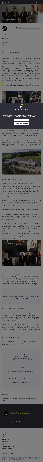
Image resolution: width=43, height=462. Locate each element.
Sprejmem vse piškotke (21, 120)
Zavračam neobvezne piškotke (21, 123)
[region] (21, 116)
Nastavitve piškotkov (21, 126)
